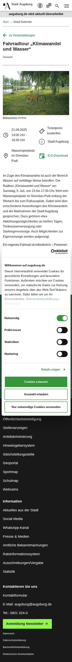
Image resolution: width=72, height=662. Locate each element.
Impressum (12, 303)
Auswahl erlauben (36, 394)
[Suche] (57, 5)
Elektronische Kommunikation (18, 654)
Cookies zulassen (36, 381)
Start (6, 21)
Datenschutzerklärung (42, 299)
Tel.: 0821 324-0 (15, 613)
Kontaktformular (15, 595)
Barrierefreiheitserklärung (16, 647)
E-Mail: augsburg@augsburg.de (27, 604)
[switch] (62, 330)
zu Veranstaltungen (22, 35)
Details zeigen (50, 369)
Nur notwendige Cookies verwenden (36, 407)
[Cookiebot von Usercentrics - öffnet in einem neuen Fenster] (51, 251)
